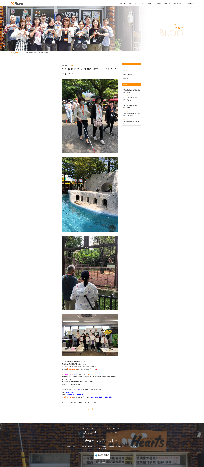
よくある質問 (157, 3)
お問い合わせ (190, 3)
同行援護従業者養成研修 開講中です (131, 121)
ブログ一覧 (90, 409)
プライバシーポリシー (102, 448)
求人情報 (125, 78)
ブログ (184, 3)
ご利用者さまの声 (166, 3)
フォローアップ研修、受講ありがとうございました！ (131, 98)
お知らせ (125, 67)
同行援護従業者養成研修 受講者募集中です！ (131, 90)
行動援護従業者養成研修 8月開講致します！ (131, 106)
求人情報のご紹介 (176, 3)
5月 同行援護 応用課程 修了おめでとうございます (131, 114)
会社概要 (119, 3)
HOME (12, 53)
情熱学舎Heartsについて (140, 3)
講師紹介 (150, 3)
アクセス (116, 440)
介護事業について (128, 3)
